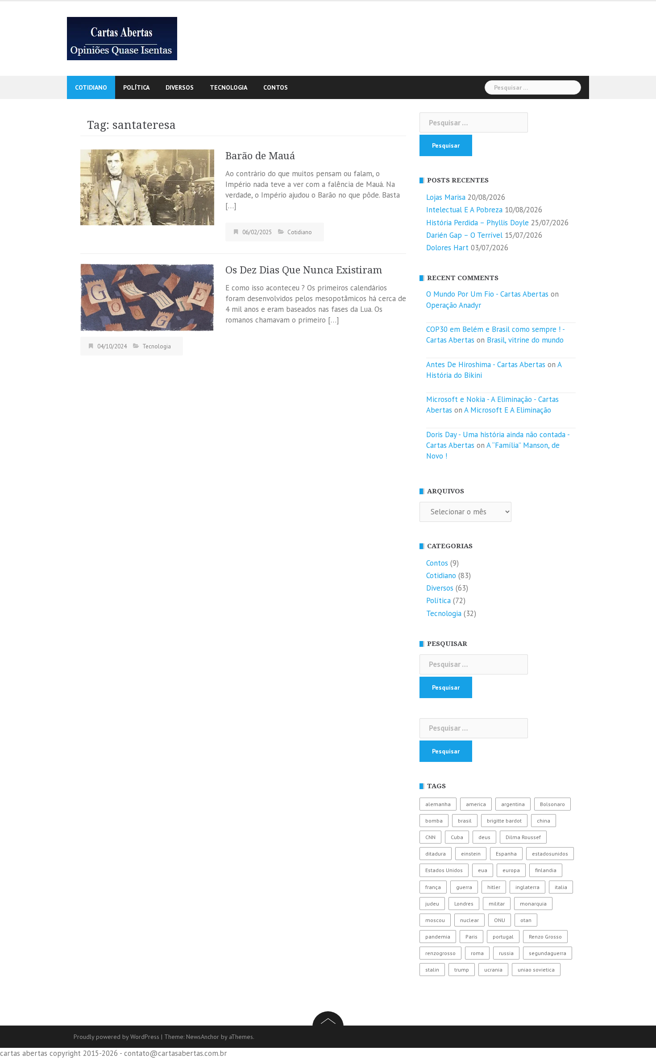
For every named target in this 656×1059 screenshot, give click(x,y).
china (543, 820)
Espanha (506, 853)
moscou (435, 920)
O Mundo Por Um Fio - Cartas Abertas (487, 294)
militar (497, 903)
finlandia (545, 870)
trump (461, 969)
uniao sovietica (536, 969)
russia (506, 953)
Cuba (457, 837)
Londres (463, 903)
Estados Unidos (444, 870)
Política (136, 87)
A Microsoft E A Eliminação (507, 410)
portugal (503, 936)
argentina (513, 804)
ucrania (493, 969)
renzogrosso (440, 953)
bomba (434, 820)
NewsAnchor (202, 1037)
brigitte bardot (504, 820)
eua (482, 870)
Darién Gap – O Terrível (464, 235)
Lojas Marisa (445, 197)
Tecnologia (228, 87)
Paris (471, 936)
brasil (465, 820)
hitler (493, 887)
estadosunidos (550, 853)
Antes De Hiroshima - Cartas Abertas (485, 364)
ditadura (435, 853)
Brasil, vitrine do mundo (525, 340)
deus (484, 837)
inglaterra (527, 887)
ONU (499, 920)
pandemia (437, 936)
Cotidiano (91, 87)
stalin (432, 969)
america (476, 804)
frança (433, 887)
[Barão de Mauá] (147, 186)
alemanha (438, 804)
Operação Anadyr (453, 305)
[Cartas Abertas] (122, 38)
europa (511, 870)
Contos (275, 87)
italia (561, 887)
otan (525, 920)
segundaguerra (547, 953)
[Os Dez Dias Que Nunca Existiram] (147, 297)
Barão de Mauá (260, 155)
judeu (432, 903)
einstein (471, 853)
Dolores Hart (447, 247)
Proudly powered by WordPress (116, 1037)
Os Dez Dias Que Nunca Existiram (303, 270)
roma (477, 953)
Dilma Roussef (523, 837)
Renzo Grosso (545, 936)
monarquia (533, 903)
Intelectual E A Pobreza (464, 210)
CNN (430, 837)
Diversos (180, 87)
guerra (464, 887)
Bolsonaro (552, 804)
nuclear (469, 920)
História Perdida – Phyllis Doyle (477, 223)
